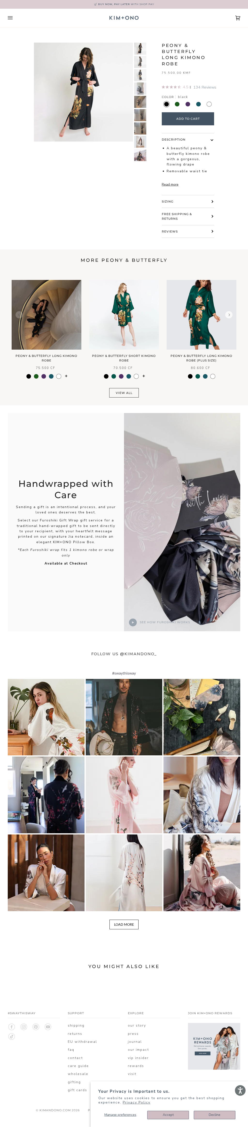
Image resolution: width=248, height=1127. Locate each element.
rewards (136, 1066)
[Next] (228, 314)
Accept (168, 1114)
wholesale (78, 1074)
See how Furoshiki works (164, 622)
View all (124, 393)
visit (132, 1074)
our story (137, 1025)
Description (174, 139)
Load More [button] (124, 924)
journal (135, 1041)
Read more (170, 184)
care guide (78, 1066)
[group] (140, 49)
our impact (138, 1049)
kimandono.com (55, 1110)
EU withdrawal (82, 1041)
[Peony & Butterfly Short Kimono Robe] (124, 315)
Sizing (167, 201)
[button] (46, 717)
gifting (74, 1082)
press (133, 1033)
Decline (214, 1114)
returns (75, 1033)
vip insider (138, 1058)
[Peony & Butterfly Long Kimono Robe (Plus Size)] (201, 315)
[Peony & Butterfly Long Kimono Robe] (46, 315)
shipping (76, 1025)
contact (75, 1058)
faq (71, 1049)
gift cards (77, 1090)
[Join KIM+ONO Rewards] (214, 1072)
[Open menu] (15, 18)
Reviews (170, 231)
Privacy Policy (136, 1102)
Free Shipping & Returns (177, 216)
